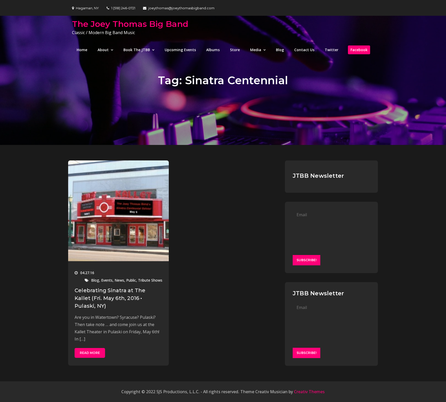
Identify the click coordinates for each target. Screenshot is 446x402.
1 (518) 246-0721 (123, 8)
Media (255, 49)
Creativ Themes (309, 392)
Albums (213, 49)
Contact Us (304, 49)
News (119, 280)
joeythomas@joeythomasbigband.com (181, 8)
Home (82, 49)
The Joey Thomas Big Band (130, 24)
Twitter (331, 49)
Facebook (359, 49)
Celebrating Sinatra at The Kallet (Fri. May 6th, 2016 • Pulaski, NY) (110, 298)
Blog (280, 49)
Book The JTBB (136, 49)
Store (235, 49)
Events (107, 280)
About (103, 49)
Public (131, 280)
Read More (90, 353)
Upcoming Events (180, 49)
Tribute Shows (150, 280)
